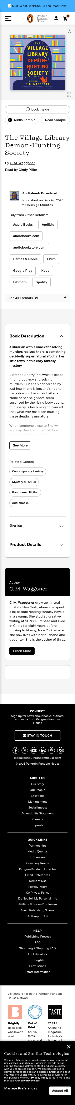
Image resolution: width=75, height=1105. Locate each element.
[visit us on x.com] (24, 750)
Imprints (37, 825)
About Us (37, 778)
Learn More (23, 651)
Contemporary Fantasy (28, 471)
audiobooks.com (26, 236)
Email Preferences (37, 875)
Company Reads (37, 863)
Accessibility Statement (37, 813)
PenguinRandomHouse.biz (37, 869)
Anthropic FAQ (38, 916)
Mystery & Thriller (24, 482)
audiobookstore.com (29, 247)
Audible (48, 224)
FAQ (38, 942)
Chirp (51, 259)
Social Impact (37, 808)
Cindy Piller (28, 169)
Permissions (37, 966)
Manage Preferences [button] (20, 1088)
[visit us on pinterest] (51, 750)
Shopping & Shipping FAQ (37, 948)
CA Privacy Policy (37, 893)
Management (37, 802)
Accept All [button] (60, 1090)
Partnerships (37, 846)
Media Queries (38, 851)
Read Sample (55, 120)
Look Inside (39, 109)
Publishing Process (37, 937)
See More (20, 445)
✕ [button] (68, 1047)
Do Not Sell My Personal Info (37, 899)
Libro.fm (20, 282)
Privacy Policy (37, 887)
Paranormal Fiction (25, 492)
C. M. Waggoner (22, 163)
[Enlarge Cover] (69, 94)
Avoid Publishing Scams (37, 910)
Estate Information (37, 972)
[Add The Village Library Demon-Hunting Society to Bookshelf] (69, 31)
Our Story (37, 784)
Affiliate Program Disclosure (37, 904)
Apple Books (23, 224)
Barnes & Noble (25, 259)
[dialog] (37, 1073)
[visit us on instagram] (60, 750)
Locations (37, 796)
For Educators (37, 954)
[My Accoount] (56, 18)
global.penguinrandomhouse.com (37, 758)
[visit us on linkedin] (42, 750)
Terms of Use (37, 881)
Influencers (37, 857)
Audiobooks (20, 503)
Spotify (41, 282)
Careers (37, 819)
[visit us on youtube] (33, 750)
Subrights (37, 960)
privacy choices (30, 1081)
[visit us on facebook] (15, 750)
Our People (37, 790)
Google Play (22, 270)
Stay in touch (39, 735)
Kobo (45, 270)
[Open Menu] (8, 18)
